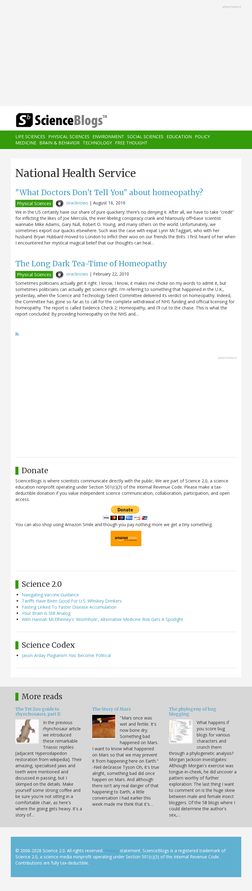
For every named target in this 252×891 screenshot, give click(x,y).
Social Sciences (145, 136)
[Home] (52, 120)
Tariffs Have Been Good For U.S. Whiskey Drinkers (72, 601)
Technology (97, 143)
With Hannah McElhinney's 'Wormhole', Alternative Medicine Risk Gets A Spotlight (102, 619)
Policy (202, 136)
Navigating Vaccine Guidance (50, 595)
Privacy (111, 850)
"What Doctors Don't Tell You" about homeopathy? (109, 192)
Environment (108, 136)
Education (179, 136)
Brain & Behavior (59, 143)
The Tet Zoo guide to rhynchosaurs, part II (37, 711)
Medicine (25, 143)
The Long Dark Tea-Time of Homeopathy (91, 263)
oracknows (77, 203)
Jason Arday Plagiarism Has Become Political (66, 655)
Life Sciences (30, 136)
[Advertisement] (126, 53)
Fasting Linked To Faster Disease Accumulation (69, 607)
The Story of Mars (111, 709)
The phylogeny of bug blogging (192, 711)
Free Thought (131, 143)
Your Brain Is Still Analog (46, 613)
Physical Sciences (68, 136)
